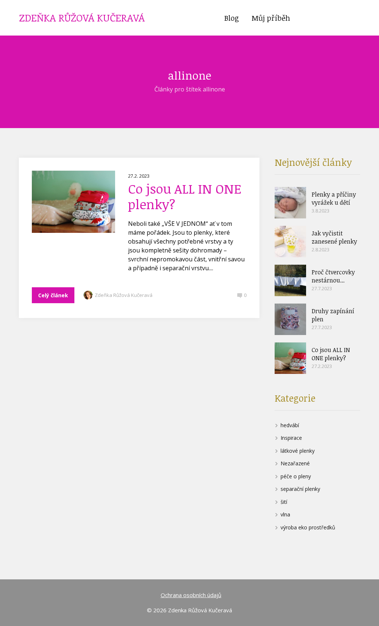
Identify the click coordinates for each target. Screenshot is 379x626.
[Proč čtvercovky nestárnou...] (290, 280)
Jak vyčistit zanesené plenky (334, 237)
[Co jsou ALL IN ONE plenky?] (290, 358)
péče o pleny (296, 476)
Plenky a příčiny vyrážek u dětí (334, 198)
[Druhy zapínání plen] (290, 319)
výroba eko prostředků (308, 527)
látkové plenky (298, 450)
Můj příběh (271, 18)
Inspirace (291, 437)
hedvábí (290, 425)
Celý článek (53, 295)
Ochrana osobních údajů (191, 595)
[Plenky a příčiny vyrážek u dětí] (290, 202)
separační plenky (300, 488)
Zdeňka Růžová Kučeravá (123, 295)
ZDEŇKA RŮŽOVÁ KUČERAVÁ (82, 18)
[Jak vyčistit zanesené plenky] (290, 241)
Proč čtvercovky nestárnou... (333, 276)
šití (284, 501)
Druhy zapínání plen (333, 315)
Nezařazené (295, 463)
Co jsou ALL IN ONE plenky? (184, 196)
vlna (285, 514)
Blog (231, 18)
